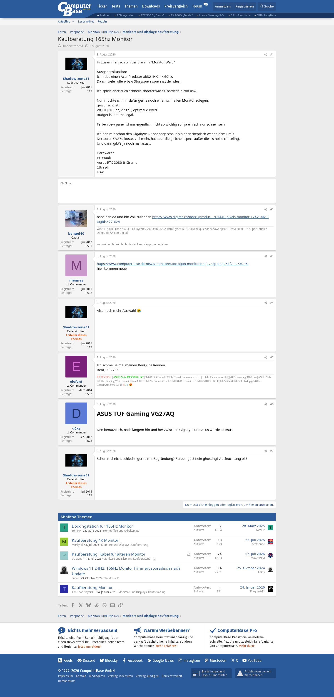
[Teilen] (266, 54)
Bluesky (111, 660)
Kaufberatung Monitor (92, 587)
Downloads (151, 6)
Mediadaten (97, 676)
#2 (272, 209)
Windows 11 (112, 578)
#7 (272, 451)
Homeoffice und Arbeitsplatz (121, 531)
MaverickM (258, 558)
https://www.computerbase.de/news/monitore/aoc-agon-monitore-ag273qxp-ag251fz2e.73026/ (173, 263)
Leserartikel (86, 21)
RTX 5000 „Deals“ (152, 15)
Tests (115, 6)
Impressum (65, 676)
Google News (163, 660)
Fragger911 (257, 591)
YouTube (255, 660)
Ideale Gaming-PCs (211, 15)
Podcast (105, 15)
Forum (197, 6)
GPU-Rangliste (240, 15)
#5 (272, 357)
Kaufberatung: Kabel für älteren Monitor (108, 554)
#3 (272, 256)
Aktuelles (64, 21)
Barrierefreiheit (172, 676)
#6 (272, 404)
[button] (73, 21)
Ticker (102, 6)
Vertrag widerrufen (120, 676)
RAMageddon (126, 15)
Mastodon (218, 660)
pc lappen (78, 559)
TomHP (76, 531)
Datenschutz (66, 681)
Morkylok (77, 545)
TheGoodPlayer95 (83, 592)
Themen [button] (131, 6)
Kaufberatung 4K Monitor (95, 540)
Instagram (191, 660)
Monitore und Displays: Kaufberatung (124, 545)
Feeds (68, 660)
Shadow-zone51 (72, 46)
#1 (272, 54)
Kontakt (81, 676)
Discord (89, 660)
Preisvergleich (176, 6)
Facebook (135, 660)
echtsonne (258, 544)
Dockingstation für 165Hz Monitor (102, 526)
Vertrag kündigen (147, 676)
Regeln (102, 21)
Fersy (75, 578)
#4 (272, 303)
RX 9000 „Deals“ (182, 15)
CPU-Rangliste (266, 15)
